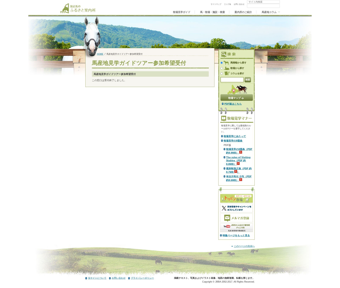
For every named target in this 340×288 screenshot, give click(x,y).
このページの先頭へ (244, 246)
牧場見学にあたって (235, 136)
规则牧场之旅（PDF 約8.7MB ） (239, 170)
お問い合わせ (119, 278)
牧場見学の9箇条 (233, 140)
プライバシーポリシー (142, 278)
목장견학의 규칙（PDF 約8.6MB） (239, 178)
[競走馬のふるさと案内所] (77, 8)
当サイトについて (97, 278)
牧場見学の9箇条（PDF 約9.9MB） (239, 151)
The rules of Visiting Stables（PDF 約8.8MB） (238, 160)
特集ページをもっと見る (236, 235)
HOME (100, 54)
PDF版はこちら (233, 103)
